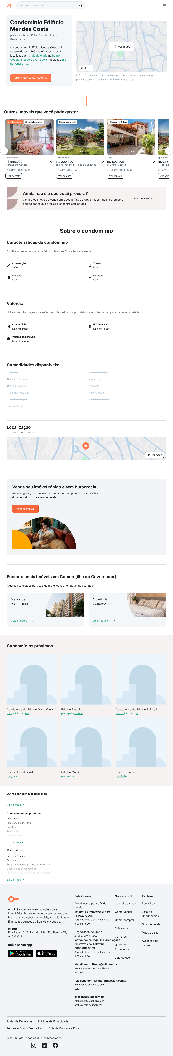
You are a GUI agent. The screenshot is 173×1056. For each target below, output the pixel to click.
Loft (78, 75)
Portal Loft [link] (148, 903)
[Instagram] (33, 1046)
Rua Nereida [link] (13, 831)
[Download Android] (20, 954)
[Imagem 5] (140, 151)
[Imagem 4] (36, 151)
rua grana (12, 776)
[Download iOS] (46, 954)
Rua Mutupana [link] (15, 835)
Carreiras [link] (121, 936)
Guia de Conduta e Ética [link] (63, 1028)
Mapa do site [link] (150, 932)
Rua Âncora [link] (13, 818)
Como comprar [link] (124, 920)
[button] (86, 448)
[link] (144, 198)
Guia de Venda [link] (151, 924)
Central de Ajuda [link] (125, 903)
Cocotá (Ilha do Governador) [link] (22, 868)
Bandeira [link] (12, 860)
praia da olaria (38, 55)
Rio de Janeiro (110, 75)
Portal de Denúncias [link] (19, 1021)
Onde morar (91, 75)
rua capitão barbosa (18, 713)
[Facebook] (55, 1046)
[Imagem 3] (34, 151)
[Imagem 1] (29, 151)
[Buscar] (80, 5)
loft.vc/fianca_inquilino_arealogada (97, 940)
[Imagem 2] (31, 151)
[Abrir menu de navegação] (164, 5)
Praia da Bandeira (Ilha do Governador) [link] (28, 872)
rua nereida (67, 776)
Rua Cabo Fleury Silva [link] (19, 822)
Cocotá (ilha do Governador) (137, 75)
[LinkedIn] (44, 1046)
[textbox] (50, 5)
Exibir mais (14, 804)
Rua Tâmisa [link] (13, 827)
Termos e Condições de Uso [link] (25, 1028)
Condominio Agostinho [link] (19, 799)
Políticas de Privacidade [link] (53, 1021)
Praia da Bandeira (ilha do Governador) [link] (28, 864)
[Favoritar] (51, 161)
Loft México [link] (122, 957)
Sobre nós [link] (121, 928)
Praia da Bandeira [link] (16, 856)
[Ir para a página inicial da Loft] (11, 5)
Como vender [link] (123, 911)
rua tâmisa (121, 776)
